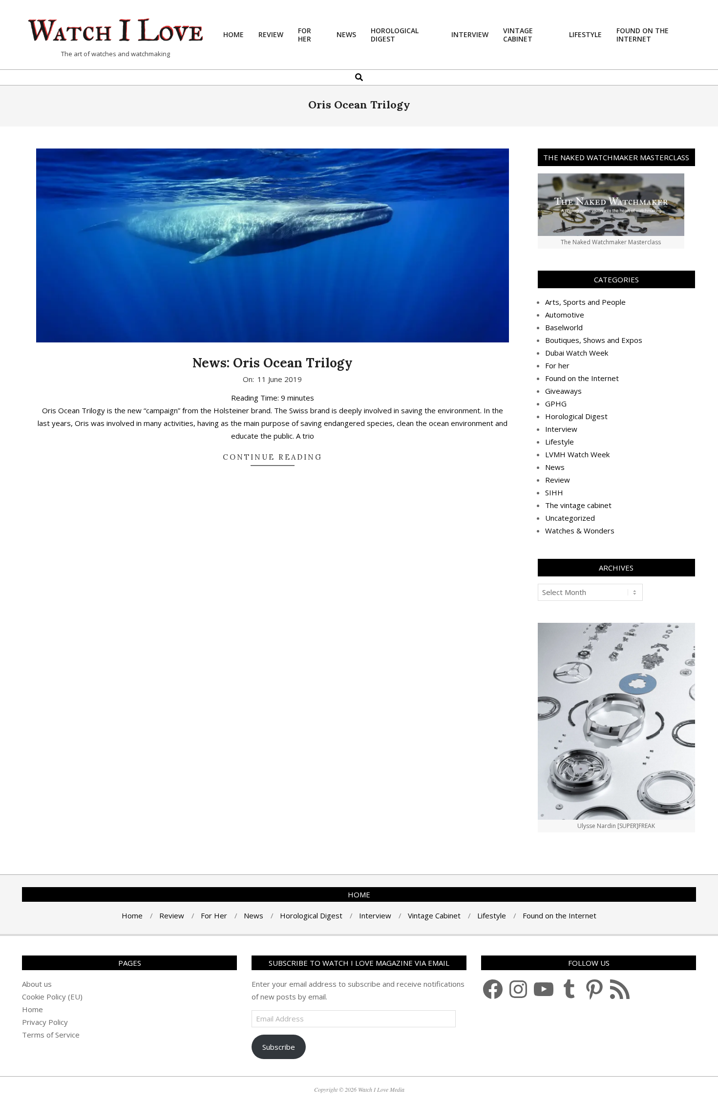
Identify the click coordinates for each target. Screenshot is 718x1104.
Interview (561, 429)
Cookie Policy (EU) (52, 996)
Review (557, 480)
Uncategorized (570, 518)
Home (32, 1009)
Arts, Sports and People (585, 302)
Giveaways (563, 391)
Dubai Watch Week (576, 353)
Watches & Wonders (579, 530)
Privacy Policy (45, 1022)
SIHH (554, 492)
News (555, 467)
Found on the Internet (582, 378)
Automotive (564, 314)
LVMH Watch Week (577, 454)
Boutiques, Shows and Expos (593, 340)
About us (37, 984)
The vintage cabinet (578, 505)
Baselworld (564, 327)
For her (557, 365)
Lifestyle (559, 441)
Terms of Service (51, 1035)
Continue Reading (272, 457)
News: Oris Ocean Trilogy (272, 363)
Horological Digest (576, 416)
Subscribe (278, 1047)
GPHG (556, 403)
